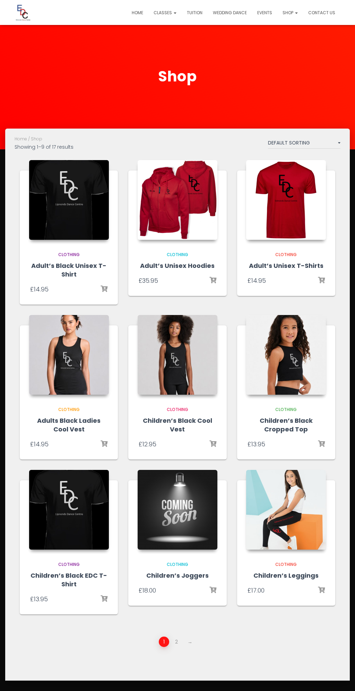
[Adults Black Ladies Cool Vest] (69, 355)
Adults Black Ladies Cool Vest (69, 425)
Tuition (194, 13)
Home (137, 13)
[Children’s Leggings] (286, 510)
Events (264, 13)
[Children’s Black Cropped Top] (286, 355)
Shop (288, 13)
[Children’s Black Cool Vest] (177, 355)
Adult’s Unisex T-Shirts (286, 265)
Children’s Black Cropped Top (286, 425)
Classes (163, 13)
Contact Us (321, 13)
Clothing (69, 254)
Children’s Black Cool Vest (177, 425)
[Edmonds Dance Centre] (23, 12)
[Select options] (104, 289)
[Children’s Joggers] (177, 510)
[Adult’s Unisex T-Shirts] (286, 200)
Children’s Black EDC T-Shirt (69, 579)
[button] (174, 13)
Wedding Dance (230, 13)
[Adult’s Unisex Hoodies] (177, 200)
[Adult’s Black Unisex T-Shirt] (69, 200)
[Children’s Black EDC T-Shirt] (69, 510)
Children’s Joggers (177, 575)
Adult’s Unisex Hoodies (177, 265)
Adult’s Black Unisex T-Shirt (68, 270)
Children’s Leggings (286, 575)
